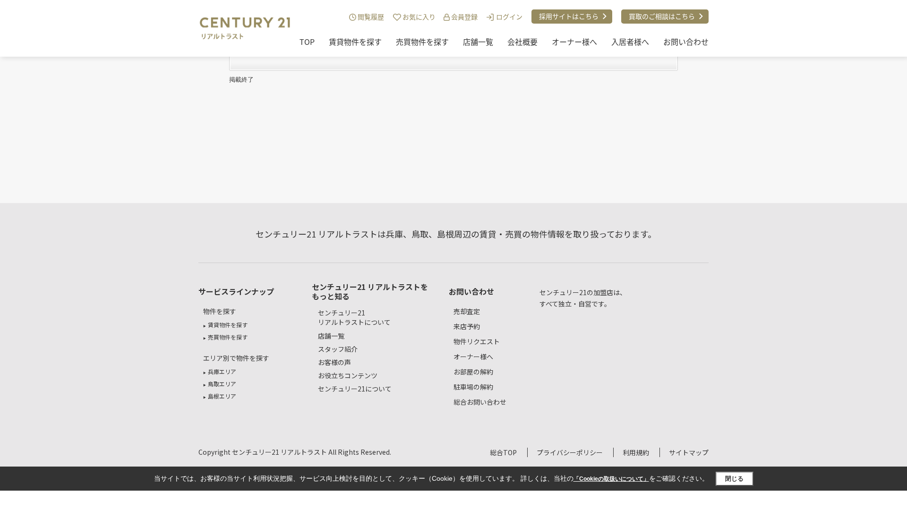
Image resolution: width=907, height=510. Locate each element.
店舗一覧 (478, 41)
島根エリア (222, 396)
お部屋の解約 (473, 371)
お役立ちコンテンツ (347, 375)
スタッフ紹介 (338, 349)
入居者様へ (630, 41)
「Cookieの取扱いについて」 (611, 479)
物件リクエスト (477, 341)
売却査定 (467, 311)
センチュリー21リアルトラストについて (354, 317)
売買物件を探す (422, 41)
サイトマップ (689, 452)
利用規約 (636, 452)
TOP (307, 41)
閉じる (734, 478)
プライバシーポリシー (570, 452)
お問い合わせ (686, 41)
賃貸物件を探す (355, 41)
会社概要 (522, 41)
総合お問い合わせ (480, 402)
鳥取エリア (222, 384)
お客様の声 (334, 362)
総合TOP (503, 452)
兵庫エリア (222, 371)
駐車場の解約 (473, 386)
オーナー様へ (574, 41)
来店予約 (467, 326)
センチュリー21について (355, 388)
